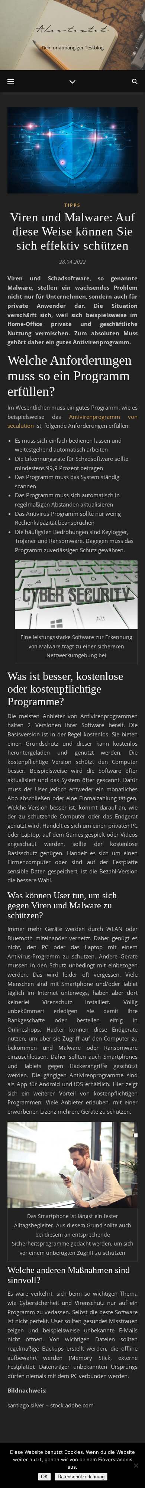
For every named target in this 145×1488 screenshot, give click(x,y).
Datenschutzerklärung (81, 1476)
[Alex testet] (72, 29)
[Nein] (135, 1465)
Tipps (72, 205)
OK (44, 1476)
